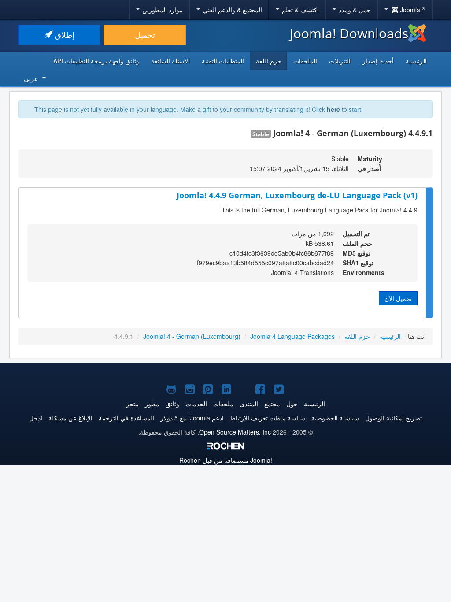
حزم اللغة (268, 60)
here (333, 109)
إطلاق (63, 34)
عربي (31, 78)
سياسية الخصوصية (335, 417)
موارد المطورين (161, 9)
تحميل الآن (398, 298)
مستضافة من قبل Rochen (225, 460)
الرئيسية (416, 60)
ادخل (35, 417)
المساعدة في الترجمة (126, 417)
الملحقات (305, 60)
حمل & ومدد (354, 9)
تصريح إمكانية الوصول (393, 417)
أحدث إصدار (378, 60)
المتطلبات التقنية (223, 60)
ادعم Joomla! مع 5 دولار (192, 417)
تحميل (145, 34)
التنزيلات (340, 60)
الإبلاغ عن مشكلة (70, 417)
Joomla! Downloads (349, 33)
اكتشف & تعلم (299, 9)
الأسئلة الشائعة (170, 60)
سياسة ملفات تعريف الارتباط (267, 417)
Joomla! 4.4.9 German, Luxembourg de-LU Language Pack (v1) (297, 195)
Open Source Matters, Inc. (234, 431)
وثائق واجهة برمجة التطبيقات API (96, 60)
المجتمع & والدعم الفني (231, 9)
